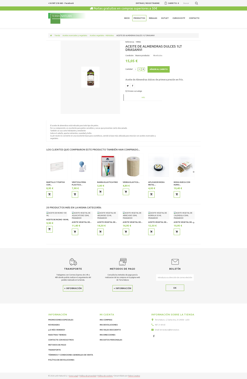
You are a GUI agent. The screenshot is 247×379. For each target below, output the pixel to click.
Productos (139, 18)
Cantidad (129, 69)
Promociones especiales (60, 320)
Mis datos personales (111, 340)
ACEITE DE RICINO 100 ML (57, 220)
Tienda (57, 35)
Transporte (54, 350)
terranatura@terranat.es (169, 330)
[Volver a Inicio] (51, 35)
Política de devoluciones (61, 360)
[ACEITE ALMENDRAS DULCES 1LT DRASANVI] (90, 77)
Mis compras (106, 320)
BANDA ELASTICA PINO (107, 182)
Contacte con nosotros (61, 340)
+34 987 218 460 (55, 3)
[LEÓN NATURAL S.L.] (67, 18)
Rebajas (153, 18)
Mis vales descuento (110, 330)
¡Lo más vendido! (56, 330)
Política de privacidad (87, 376)
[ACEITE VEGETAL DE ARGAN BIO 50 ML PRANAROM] (107, 215)
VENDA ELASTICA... (131, 182)
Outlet (165, 18)
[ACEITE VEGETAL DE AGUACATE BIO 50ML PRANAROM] (82, 215)
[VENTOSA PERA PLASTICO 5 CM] (82, 166)
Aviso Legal (73, 376)
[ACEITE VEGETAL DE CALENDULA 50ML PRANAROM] (184, 215)
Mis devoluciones (109, 325)
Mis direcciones (107, 335)
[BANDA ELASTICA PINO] (107, 166)
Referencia (129, 42)
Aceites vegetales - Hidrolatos (102, 35)
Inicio (127, 18)
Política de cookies (105, 376)
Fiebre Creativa (134, 376)
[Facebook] (153, 336)
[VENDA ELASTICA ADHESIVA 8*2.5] (133, 166)
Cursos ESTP (179, 18)
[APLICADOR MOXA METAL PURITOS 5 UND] (158, 166)
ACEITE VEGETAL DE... (81, 222)
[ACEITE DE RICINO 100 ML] (56, 214)
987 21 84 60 (160, 325)
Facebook (69, 3)
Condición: (129, 55)
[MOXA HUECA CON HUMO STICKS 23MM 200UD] (184, 166)
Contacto (194, 18)
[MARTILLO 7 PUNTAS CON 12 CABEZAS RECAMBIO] (56, 166)
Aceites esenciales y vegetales (75, 35)
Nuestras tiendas (57, 335)
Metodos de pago (57, 345)
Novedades (54, 325)
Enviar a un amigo (135, 91)
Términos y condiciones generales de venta (70, 355)
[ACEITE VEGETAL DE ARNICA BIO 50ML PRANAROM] (133, 215)
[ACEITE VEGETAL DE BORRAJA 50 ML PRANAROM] (158, 215)
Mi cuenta (107, 314)
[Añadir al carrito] (49, 194)
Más (143, 97)
